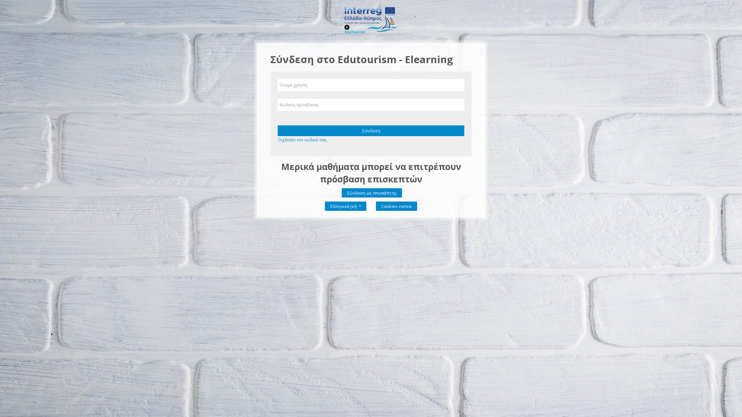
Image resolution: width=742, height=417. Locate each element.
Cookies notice (396, 206)
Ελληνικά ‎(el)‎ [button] (344, 205)
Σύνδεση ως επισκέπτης (372, 193)
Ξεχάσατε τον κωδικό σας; (302, 139)
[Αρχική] (371, 20)
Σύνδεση (371, 130)
